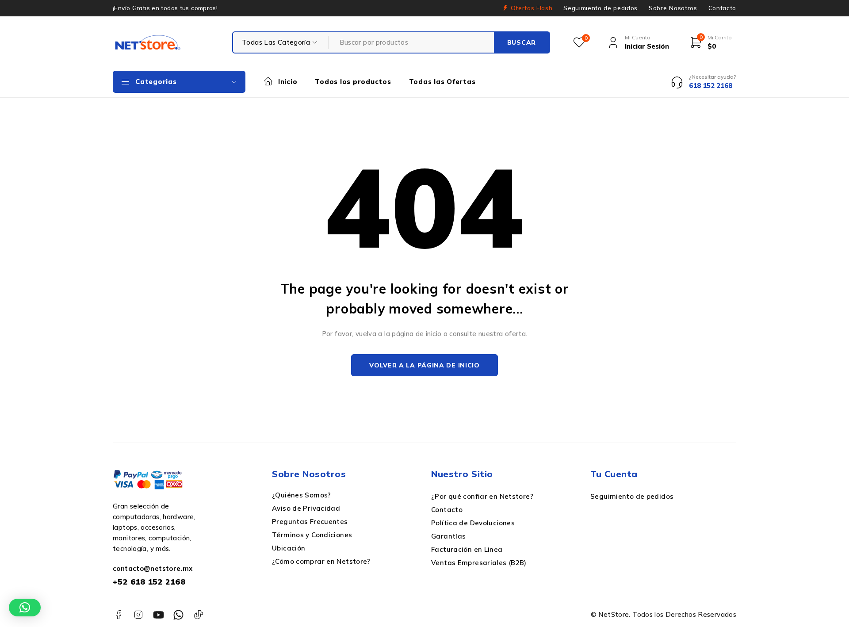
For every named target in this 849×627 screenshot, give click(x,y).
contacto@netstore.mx (153, 568)
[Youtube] (158, 614)
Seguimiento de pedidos (600, 7)
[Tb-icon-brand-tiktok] (198, 614)
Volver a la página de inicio (424, 365)
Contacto (722, 7)
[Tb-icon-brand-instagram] (138, 614)
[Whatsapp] (178, 614)
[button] (25, 607)
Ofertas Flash (532, 7)
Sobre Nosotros (673, 7)
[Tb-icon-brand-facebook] (118, 614)
